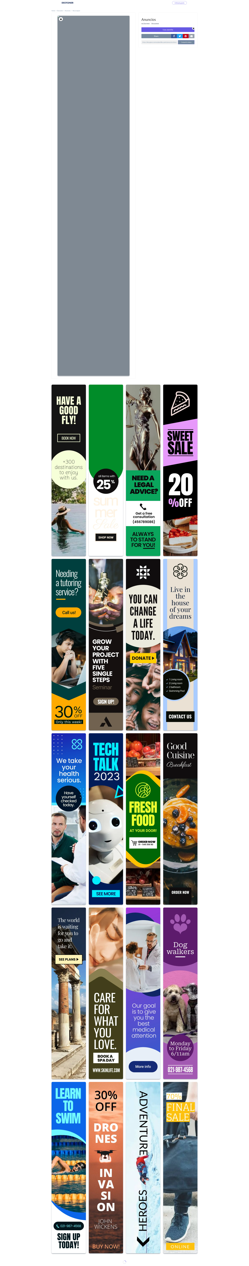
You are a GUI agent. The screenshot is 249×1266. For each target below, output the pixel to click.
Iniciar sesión (164, 3)
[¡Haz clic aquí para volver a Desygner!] (67, 4)
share (156, 36)
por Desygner (145, 23)
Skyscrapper (76, 10)
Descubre (60, 10)
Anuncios (68, 10)
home (53, 10)
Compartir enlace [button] (186, 42)
